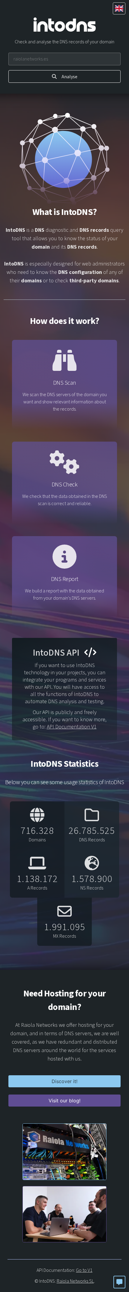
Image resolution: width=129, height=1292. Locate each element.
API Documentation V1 (72, 727)
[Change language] (119, 8)
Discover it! (64, 1081)
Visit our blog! (64, 1101)
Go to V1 (84, 1270)
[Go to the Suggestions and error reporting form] (119, 1282)
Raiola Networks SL (75, 1281)
